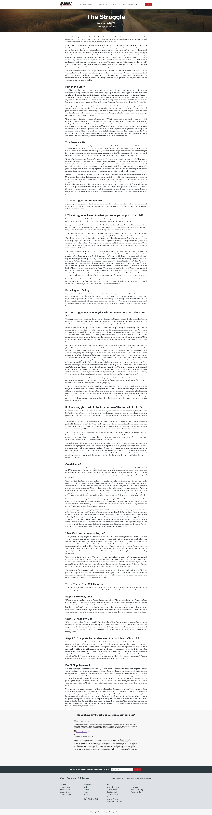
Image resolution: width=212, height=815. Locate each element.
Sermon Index (65, 787)
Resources (91, 4)
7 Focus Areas (112, 789)
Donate (130, 4)
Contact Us (111, 796)
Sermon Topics (65, 792)
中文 (118, 4)
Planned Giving (136, 792)
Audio (86, 794)
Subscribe (148, 4)
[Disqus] (106, 739)
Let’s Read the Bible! (104, 4)
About (123, 4)
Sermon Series (65, 789)
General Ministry (113, 787)
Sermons (83, 4)
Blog (114, 4)
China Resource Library (115, 801)
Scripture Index (65, 794)
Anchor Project (112, 799)
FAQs (86, 796)
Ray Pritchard (112, 792)
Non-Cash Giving (137, 789)
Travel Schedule (112, 794)
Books (86, 787)
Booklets (86, 789)
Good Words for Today (91, 799)
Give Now (134, 787)
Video (86, 792)
